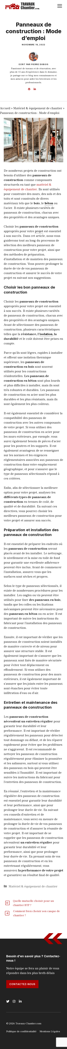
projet (39, 231)
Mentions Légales (50, 1031)
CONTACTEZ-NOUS (22, 984)
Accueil (5, 108)
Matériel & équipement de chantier (37, 108)
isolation (46, 334)
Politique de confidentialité (21, 1031)
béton (49, 203)
